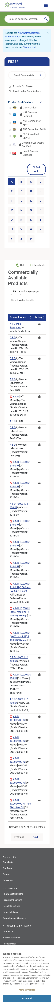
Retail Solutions (10, 912)
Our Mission (8, 862)
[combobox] (27, 75)
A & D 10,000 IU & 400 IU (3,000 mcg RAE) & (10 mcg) (20, 587)
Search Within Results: (22, 300)
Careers (6, 874)
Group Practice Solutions (14, 918)
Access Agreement (12, 937)
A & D (13, 337)
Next (35, 837)
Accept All (27, 998)
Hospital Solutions (11, 906)
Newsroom (8, 880)
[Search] (46, 19)
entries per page (30, 291)
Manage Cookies (27, 990)
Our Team (7, 868)
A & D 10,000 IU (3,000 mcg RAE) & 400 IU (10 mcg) (20, 612)
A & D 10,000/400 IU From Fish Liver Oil (20, 804)
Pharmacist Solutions (13, 894)
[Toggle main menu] (46, 5)
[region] (27, 974)
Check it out (29, 47)
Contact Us (8, 931)
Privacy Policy (9, 944)
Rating (38, 317)
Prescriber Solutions (12, 900)
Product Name (18, 317)
